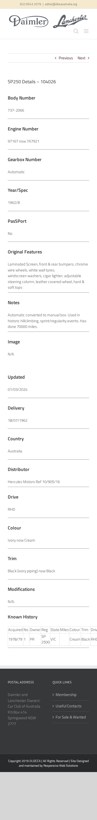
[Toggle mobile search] (76, 31)
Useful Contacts (68, 706)
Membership (66, 695)
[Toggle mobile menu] (86, 31)
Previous (66, 58)
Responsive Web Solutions (60, 765)
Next (81, 58)
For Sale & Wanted (71, 717)
